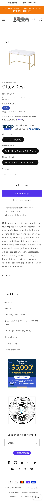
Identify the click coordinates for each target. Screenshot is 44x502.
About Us (9, 302)
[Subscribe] (36, 442)
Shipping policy (16, 496)
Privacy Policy (11, 343)
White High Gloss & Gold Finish (20, 151)
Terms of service (12, 349)
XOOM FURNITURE (18, 488)
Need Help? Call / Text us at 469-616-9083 (22, 323)
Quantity (6, 169)
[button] (3, 19)
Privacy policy (33, 488)
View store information (15, 215)
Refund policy (14, 492)
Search (8, 308)
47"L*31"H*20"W (13, 139)
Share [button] (8, 275)
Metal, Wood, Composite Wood (20, 162)
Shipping (5, 112)
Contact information (30, 492)
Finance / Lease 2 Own (15, 314)
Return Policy (11, 337)
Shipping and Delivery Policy (18, 330)
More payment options (22, 200)
